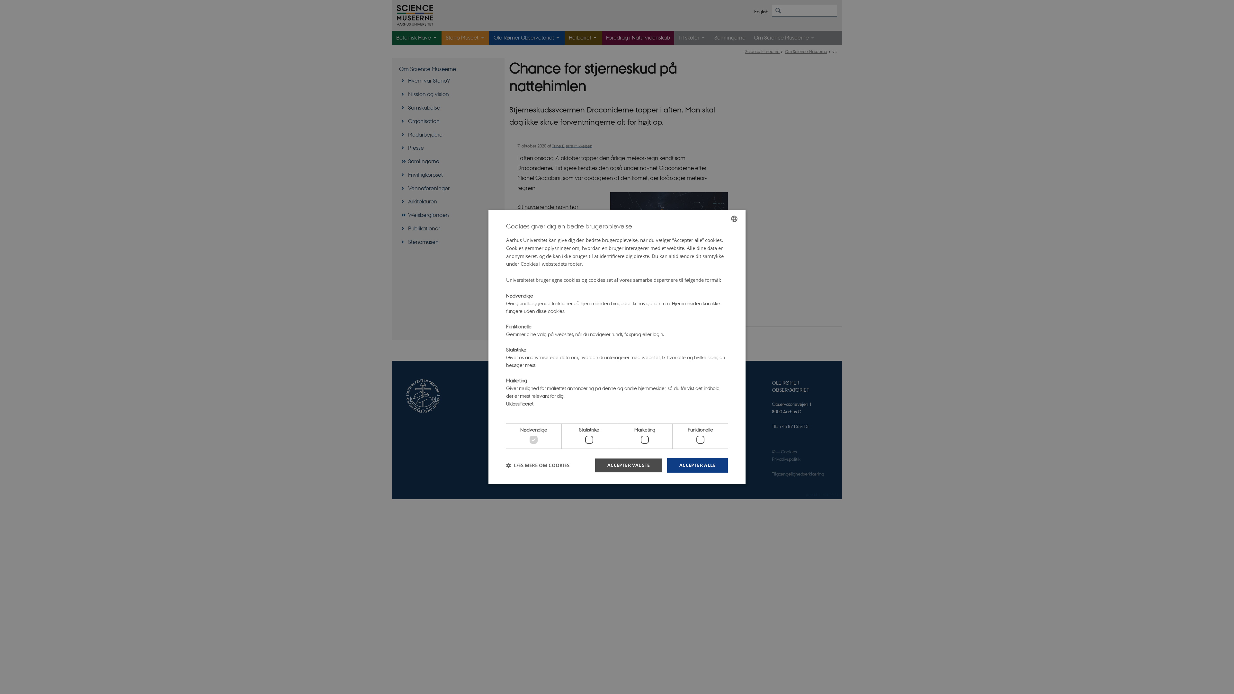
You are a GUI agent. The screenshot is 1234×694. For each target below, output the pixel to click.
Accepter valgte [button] (628, 465)
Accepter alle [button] (697, 465)
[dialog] (617, 347)
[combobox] (734, 219)
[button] (537, 465)
